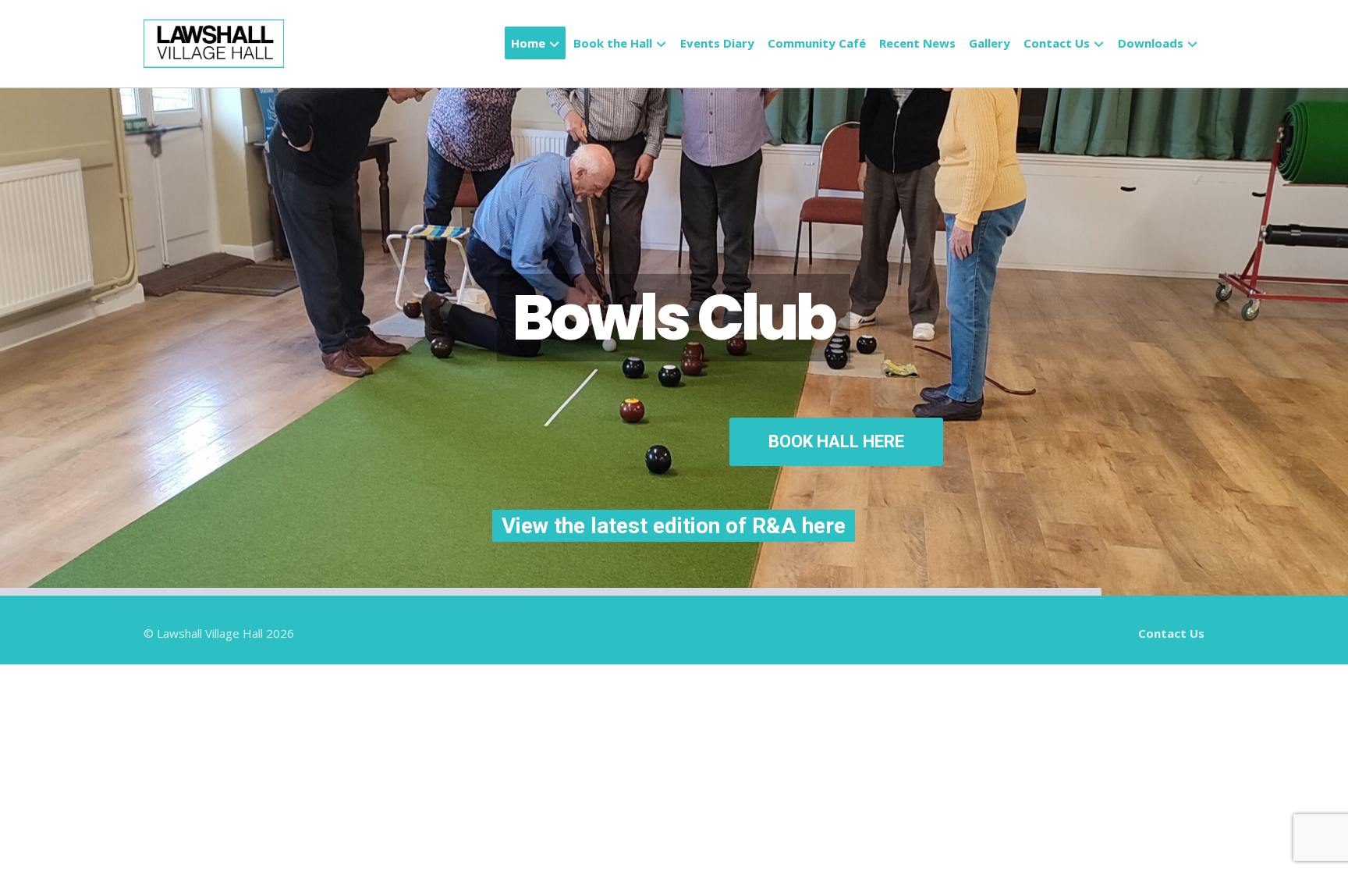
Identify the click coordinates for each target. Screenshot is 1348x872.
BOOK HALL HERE (880, 485)
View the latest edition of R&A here (585, 558)
